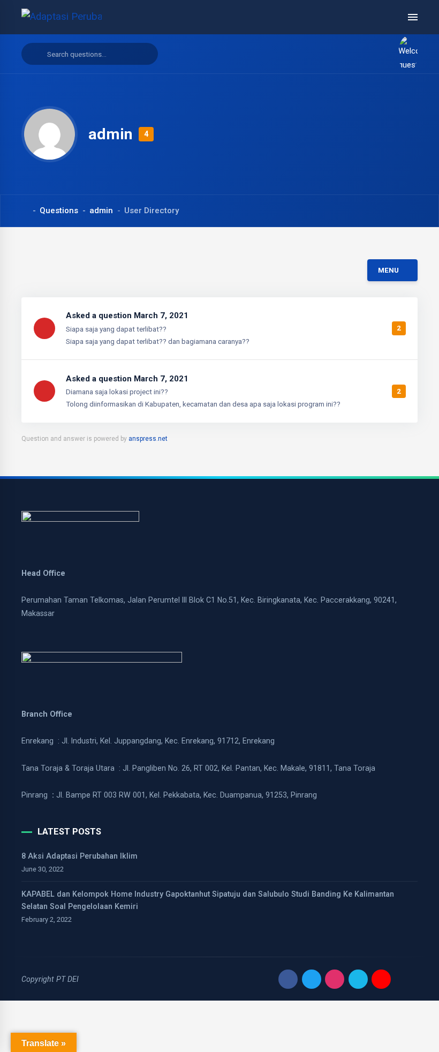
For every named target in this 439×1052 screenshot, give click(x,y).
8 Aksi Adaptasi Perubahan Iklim (79, 856)
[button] (404, 54)
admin (101, 210)
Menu (388, 270)
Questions (59, 210)
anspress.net (148, 438)
